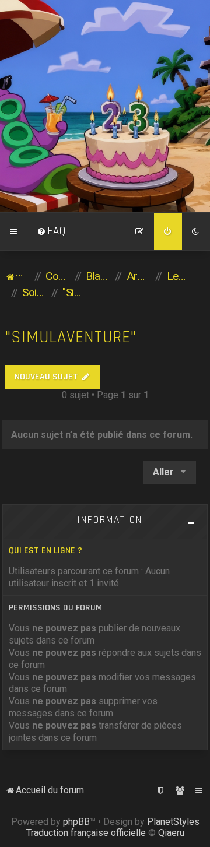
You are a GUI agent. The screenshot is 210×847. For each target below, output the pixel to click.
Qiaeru (171, 832)
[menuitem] (51, 231)
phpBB (76, 821)
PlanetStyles (173, 821)
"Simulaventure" (70, 337)
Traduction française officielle (86, 832)
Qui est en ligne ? (45, 550)
